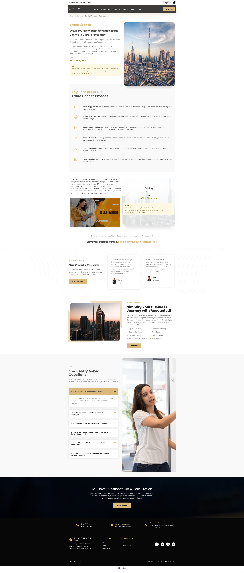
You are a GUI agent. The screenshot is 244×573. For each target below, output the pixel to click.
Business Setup (105, 9)
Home (96, 9)
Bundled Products (91, 16)
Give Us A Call (86, 524)
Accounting (116, 9)
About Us (125, 9)
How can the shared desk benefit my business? (89, 423)
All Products (79, 16)
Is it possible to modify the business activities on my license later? (91, 444)
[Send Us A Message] (112, 525)
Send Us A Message (122, 524)
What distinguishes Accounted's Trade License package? (89, 414)
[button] (93, 391)
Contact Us (139, 9)
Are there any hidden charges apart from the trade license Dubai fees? (91, 433)
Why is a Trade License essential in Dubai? (87, 391)
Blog (132, 9)
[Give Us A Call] (77, 525)
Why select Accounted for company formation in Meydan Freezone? (90, 454)
